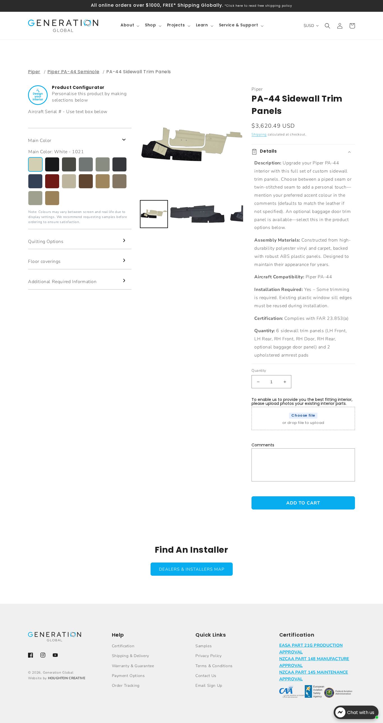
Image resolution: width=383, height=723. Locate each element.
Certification (123, 646)
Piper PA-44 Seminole (73, 71)
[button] (129, 25)
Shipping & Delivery (130, 655)
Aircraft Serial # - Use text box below (67, 112)
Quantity (259, 370)
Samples (203, 646)
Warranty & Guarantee (133, 666)
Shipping (259, 134)
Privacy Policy (208, 655)
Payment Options (128, 675)
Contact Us (205, 675)
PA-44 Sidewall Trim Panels (138, 71)
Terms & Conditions (214, 666)
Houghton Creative (67, 678)
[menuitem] (154, 214)
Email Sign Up (208, 685)
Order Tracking (126, 685)
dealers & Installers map (191, 569)
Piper (34, 71)
